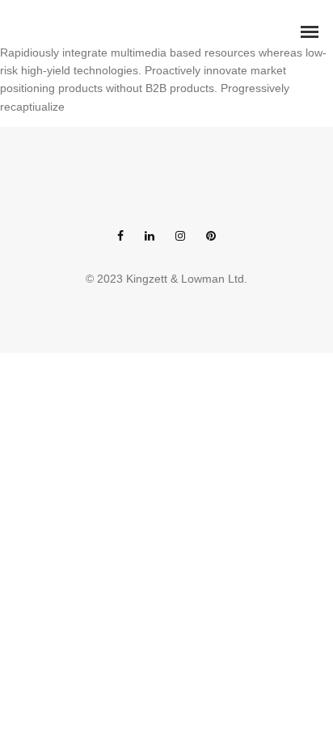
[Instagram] (180, 237)
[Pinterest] (211, 237)
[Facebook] (120, 237)
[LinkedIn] (149, 237)
